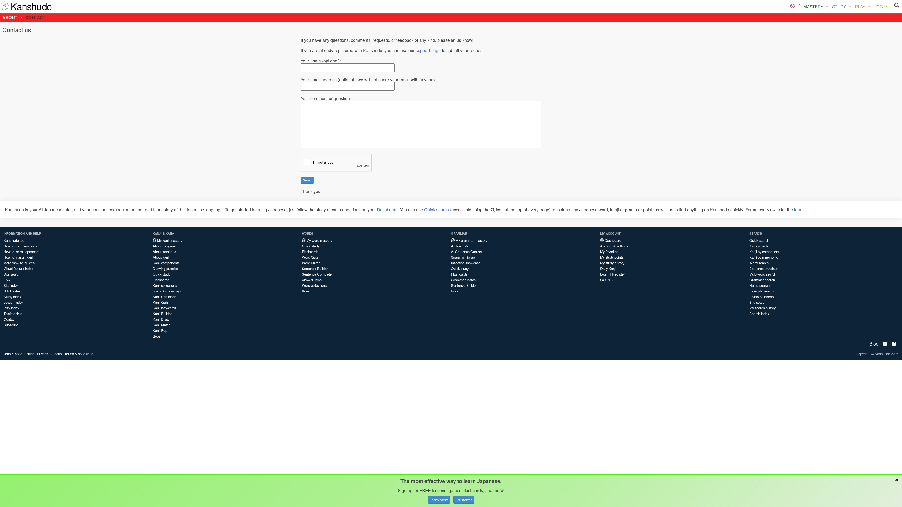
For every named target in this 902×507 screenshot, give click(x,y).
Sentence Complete (317, 274)
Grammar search (762, 279)
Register (618, 274)
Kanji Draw (161, 319)
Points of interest (761, 296)
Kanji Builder (162, 313)
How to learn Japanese (21, 251)
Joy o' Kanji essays (167, 290)
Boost (157, 336)
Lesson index (13, 302)
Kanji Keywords (164, 307)
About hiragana (164, 245)
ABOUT (9, 17)
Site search (12, 274)
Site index (11, 285)
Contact (9, 319)
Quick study (161, 274)
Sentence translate (763, 268)
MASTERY (813, 6)
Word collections (314, 285)
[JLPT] (799, 6)
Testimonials (13, 313)
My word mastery (318, 240)
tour (797, 209)
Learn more (439, 500)
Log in (604, 274)
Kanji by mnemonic (763, 257)
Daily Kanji (608, 268)
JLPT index (12, 290)
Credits (56, 353)
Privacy (42, 353)
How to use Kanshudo (20, 245)
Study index (12, 296)
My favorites (609, 251)
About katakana (164, 251)
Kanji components (166, 262)
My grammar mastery (471, 240)
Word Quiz (310, 257)
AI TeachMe (460, 245)
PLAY (860, 6)
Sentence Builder (315, 268)
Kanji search (758, 245)
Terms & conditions (78, 353)
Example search (761, 290)
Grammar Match (463, 279)
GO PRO (607, 279)
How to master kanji (18, 257)
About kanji (161, 257)
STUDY (839, 6)
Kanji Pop (160, 330)
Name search (759, 285)
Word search (759, 262)
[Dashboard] (792, 6)
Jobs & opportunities (19, 353)
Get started (464, 500)
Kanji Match (161, 324)
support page (428, 50)
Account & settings (614, 245)
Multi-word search (762, 274)
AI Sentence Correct (466, 251)
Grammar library (463, 257)
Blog (874, 343)
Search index (759, 313)
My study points (611, 257)
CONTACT (35, 17)
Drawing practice (165, 268)
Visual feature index (18, 268)
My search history (762, 307)
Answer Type (312, 279)
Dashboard (387, 209)
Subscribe (11, 324)
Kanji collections (165, 285)
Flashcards (161, 279)
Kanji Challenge (164, 296)
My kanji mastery (169, 240)
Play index (11, 307)
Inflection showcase (465, 262)
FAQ (7, 279)
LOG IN (881, 6)
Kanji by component (764, 251)
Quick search (436, 209)
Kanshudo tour (15, 240)
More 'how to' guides (19, 262)
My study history (612, 262)
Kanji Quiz (160, 302)
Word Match (311, 262)
